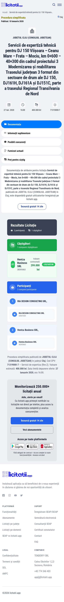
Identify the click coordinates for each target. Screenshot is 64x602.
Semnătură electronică (45, 517)
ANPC (5, 573)
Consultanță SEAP (43, 523)
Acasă (4, 12)
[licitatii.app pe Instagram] (9, 496)
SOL (4, 567)
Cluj (61, 17)
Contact (38, 535)
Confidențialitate (10, 555)
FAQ (36, 541)
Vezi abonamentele (32, 429)
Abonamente (8, 517)
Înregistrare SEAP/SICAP (46, 511)
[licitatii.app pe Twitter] (21, 496)
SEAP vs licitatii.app (12, 535)
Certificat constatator (44, 529)
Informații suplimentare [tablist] (18, 133)
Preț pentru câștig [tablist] (16, 159)
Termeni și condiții (11, 561)
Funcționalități (9, 511)
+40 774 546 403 (42, 571)
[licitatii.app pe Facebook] (3, 496)
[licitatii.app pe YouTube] (15, 496)
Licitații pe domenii (11, 529)
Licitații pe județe (10, 523)
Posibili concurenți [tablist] (16, 142)
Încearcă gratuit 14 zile (32, 206)
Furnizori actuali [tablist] (15, 151)
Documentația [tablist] (14, 124)
